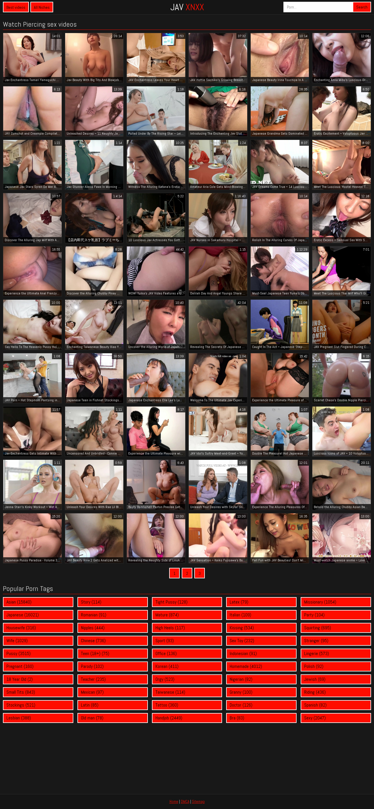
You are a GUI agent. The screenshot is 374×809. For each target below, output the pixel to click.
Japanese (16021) (22, 615)
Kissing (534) (242, 628)
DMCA (185, 801)
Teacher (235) (93, 679)
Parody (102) (92, 666)
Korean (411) (167, 666)
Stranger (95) (316, 640)
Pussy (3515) (18, 653)
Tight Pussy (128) (171, 602)
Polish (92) (313, 666)
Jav (187, 7)
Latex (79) (239, 602)
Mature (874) (167, 615)
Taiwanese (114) (170, 692)
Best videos (15, 7)
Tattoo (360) (166, 705)
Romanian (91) (93, 615)
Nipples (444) (93, 628)
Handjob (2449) (168, 718)
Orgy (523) (164, 679)
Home (173, 801)
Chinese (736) (93, 640)
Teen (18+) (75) (95, 653)
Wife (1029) (17, 640)
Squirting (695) (317, 628)
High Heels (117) (170, 628)
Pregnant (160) (20, 666)
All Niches (42, 7)
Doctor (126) (241, 705)
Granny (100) (241, 692)
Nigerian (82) (241, 679)
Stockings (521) (20, 705)
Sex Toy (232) (242, 640)
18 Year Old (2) (19, 679)
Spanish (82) (315, 705)
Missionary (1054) (320, 602)
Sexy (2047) (315, 718)
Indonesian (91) (243, 653)
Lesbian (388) (18, 718)
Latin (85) (89, 705)
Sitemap (198, 801)
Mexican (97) (92, 692)
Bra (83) (237, 718)
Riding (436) (315, 692)
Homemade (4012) (246, 666)
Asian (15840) (19, 602)
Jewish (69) (314, 679)
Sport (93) (164, 640)
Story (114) (91, 602)
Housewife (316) (21, 628)
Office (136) (166, 653)
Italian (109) (240, 615)
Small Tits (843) (20, 692)
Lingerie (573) (316, 653)
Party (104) (314, 615)
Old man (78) (92, 718)
